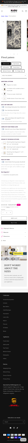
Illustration (6, 313)
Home (2, 16)
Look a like (6, 317)
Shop (6, 16)
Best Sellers (6, 306)
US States (5, 327)
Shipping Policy (7, 368)
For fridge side (19, 71)
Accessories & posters (8, 299)
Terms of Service (7, 375)
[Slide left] (10, 54)
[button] (2, 11)
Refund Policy (6, 372)
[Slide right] (17, 54)
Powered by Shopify (17, 440)
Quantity (3, 209)
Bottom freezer (7, 71)
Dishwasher (6, 67)
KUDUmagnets (12, 440)
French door (16, 67)
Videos (4, 358)
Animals (5, 303)
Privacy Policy (6, 379)
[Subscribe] (23, 422)
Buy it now (14, 222)
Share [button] (4, 240)
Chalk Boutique (7, 310)
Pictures (5, 324)
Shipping (8, 206)
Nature (5, 320)
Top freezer (16, 63)
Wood (4, 331)
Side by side (6, 63)
